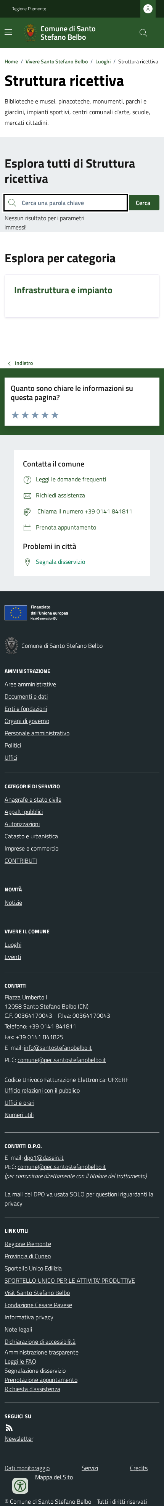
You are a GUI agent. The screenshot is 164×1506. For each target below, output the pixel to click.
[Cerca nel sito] (140, 33)
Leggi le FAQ (20, 1361)
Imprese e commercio (31, 848)
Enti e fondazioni (26, 708)
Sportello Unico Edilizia (33, 1268)
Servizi (90, 1467)
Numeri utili (19, 1114)
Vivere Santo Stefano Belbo (57, 61)
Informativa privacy (29, 1317)
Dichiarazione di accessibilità (40, 1341)
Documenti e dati (26, 696)
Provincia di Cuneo (28, 1256)
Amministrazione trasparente (42, 1352)
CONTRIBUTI (21, 860)
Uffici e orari (19, 1102)
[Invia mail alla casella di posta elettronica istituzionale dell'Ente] (58, 1047)
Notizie (13, 902)
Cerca (143, 202)
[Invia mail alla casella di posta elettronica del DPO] (44, 1157)
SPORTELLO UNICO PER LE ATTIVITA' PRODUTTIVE (70, 1280)
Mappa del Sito (54, 1477)
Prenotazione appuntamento (41, 1379)
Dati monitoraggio (27, 1467)
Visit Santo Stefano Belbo (37, 1292)
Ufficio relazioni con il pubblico (42, 1090)
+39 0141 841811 (52, 1026)
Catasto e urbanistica (31, 836)
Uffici (11, 757)
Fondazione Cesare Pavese (38, 1304)
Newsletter (19, 1438)
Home (11, 61)
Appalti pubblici (24, 811)
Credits (139, 1467)
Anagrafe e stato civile (33, 799)
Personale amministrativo (37, 733)
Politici (13, 745)
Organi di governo (27, 720)
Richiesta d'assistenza (32, 1388)
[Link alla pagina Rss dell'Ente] (9, 1427)
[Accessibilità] (20, 1486)
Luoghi (103, 61)
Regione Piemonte (28, 8)
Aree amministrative (30, 684)
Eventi (13, 956)
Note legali (18, 1329)
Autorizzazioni (22, 823)
